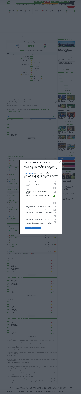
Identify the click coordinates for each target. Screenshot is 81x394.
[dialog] (40, 197)
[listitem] (41, 181)
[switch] (54, 184)
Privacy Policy (47, 231)
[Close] (60, 162)
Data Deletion (34, 231)
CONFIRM (33, 227)
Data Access (41, 231)
